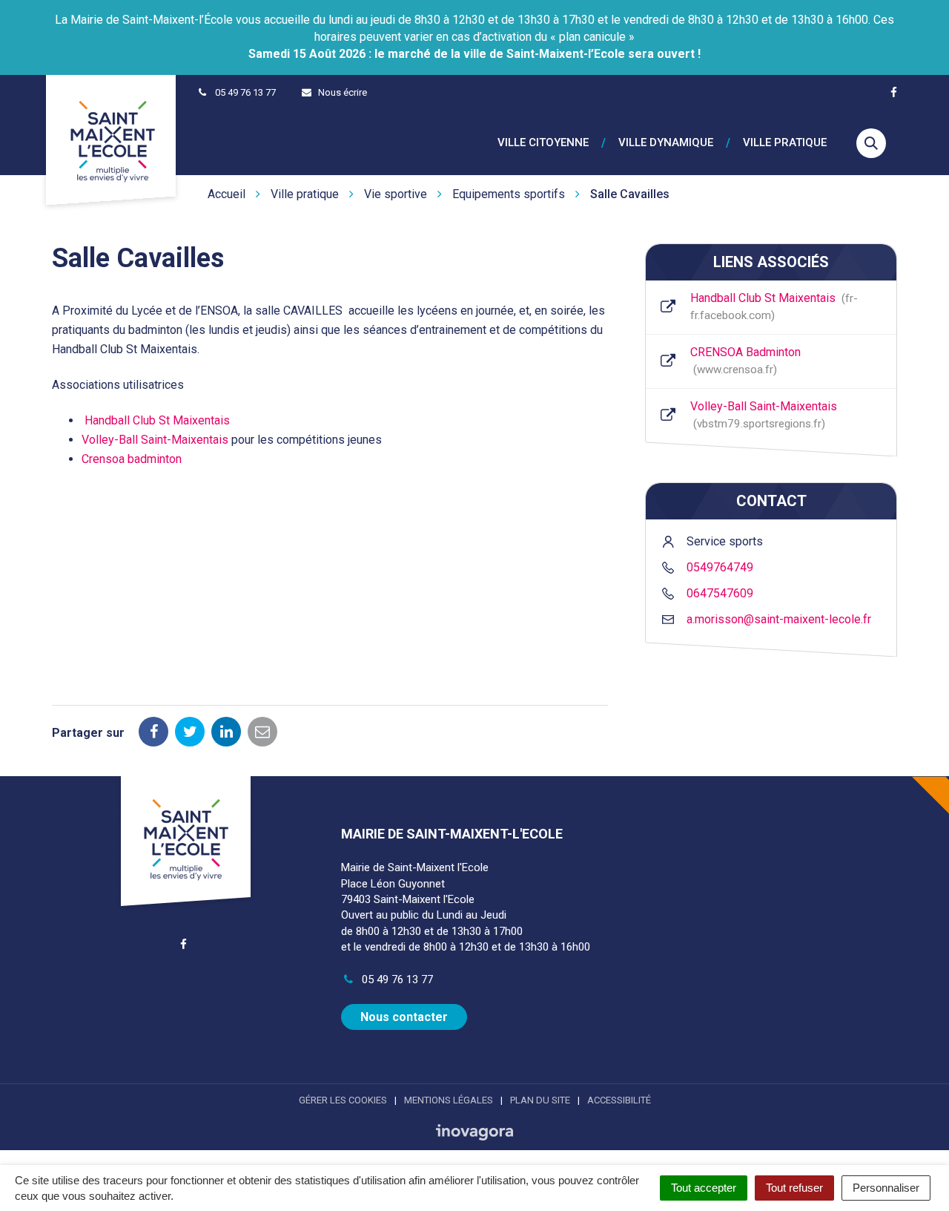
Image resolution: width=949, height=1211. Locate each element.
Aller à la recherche (225, 8)
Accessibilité (619, 1100)
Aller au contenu (125, 8)
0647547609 (720, 593)
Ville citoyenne (543, 143)
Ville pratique (785, 143)
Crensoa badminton (132, 459)
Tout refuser (794, 1187)
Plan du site (540, 1100)
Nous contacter (404, 1017)
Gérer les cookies (343, 1100)
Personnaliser (886, 1187)
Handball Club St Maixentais (157, 420)
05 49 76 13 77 (396, 979)
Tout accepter (703, 1187)
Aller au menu (38, 8)
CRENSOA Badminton (745, 360)
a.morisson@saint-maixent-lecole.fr (779, 619)
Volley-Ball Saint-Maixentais (155, 440)
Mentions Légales (448, 1100)
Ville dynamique (665, 143)
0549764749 (720, 567)
